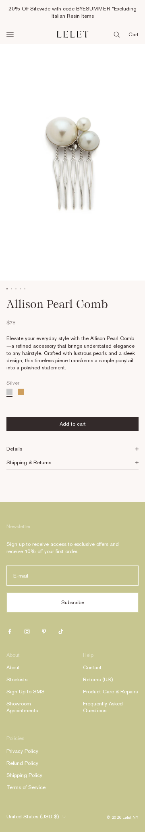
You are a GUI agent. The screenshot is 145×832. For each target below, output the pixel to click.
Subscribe (72, 602)
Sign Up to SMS (25, 691)
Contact (92, 667)
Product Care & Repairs (110, 691)
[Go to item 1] (7, 288)
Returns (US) (98, 679)
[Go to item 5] (24, 288)
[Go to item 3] (16, 288)
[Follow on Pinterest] (44, 631)
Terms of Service (26, 787)
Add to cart (73, 423)
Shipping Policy (24, 775)
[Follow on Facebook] (9, 631)
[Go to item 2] (11, 288)
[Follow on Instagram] (27, 631)
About (13, 667)
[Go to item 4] (20, 288)
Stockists (16, 679)
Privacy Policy (22, 751)
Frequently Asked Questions (103, 707)
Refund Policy (22, 763)
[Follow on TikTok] (61, 631)
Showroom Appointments (22, 707)
